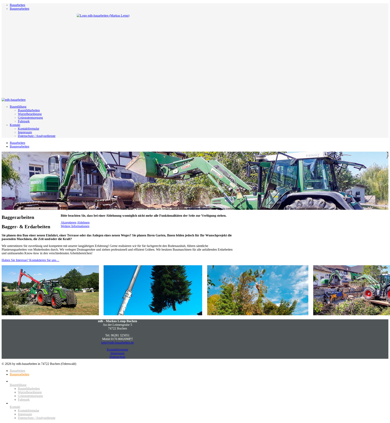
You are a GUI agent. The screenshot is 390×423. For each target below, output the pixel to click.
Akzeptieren (68, 222)
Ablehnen (83, 222)
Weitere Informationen (75, 226)
